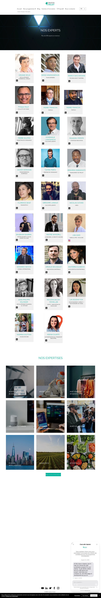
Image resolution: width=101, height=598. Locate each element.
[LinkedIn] (46, 588)
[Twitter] (50, 588)
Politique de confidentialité (12, 596)
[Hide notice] (96, 587)
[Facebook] (54, 588)
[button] (29, 9)
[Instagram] (58, 588)
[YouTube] (42, 588)
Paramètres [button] (77, 595)
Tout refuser (85, 595)
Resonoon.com (87, 590)
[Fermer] (99, 595)
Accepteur (93, 595)
